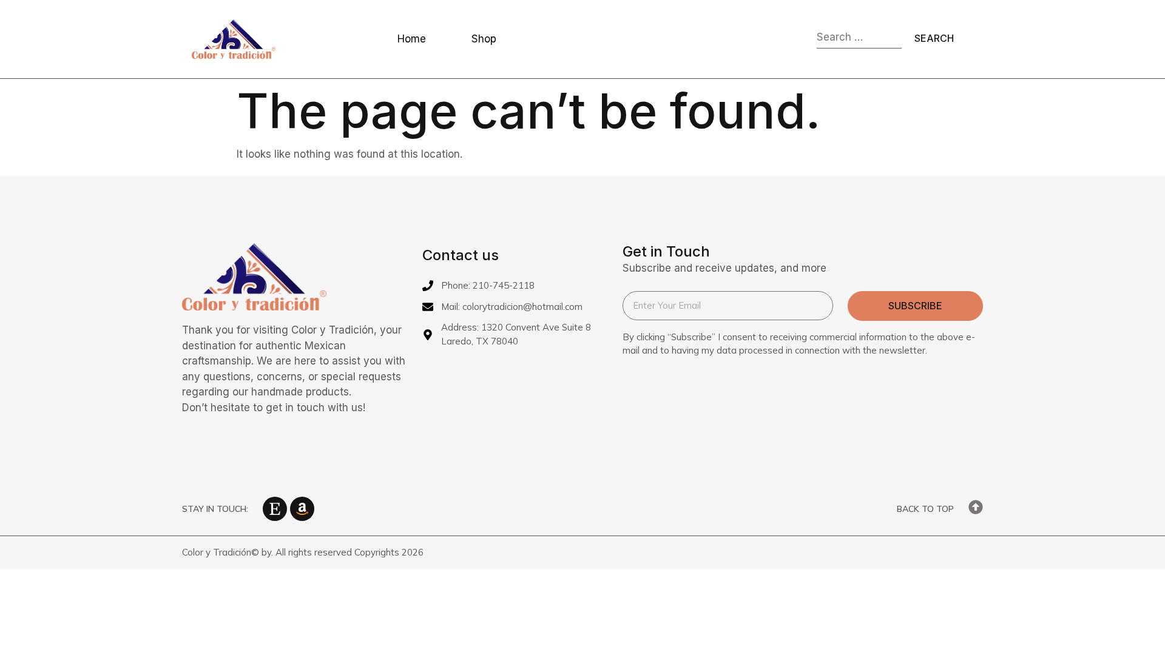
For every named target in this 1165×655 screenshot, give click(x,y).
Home (411, 39)
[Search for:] (859, 39)
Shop (483, 39)
